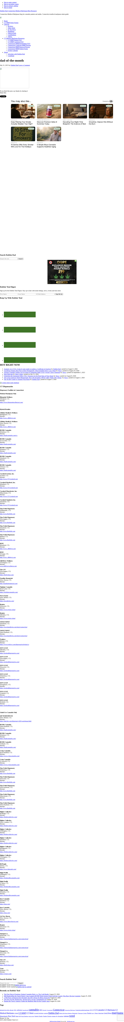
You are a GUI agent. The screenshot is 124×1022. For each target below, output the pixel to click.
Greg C (93, 1013)
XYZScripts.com (70, 1021)
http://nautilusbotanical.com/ (9, 583)
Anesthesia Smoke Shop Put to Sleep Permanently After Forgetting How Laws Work (30, 371)
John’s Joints (19, 374)
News (60, 371)
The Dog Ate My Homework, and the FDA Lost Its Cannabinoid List (25, 999)
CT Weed (29, 1013)
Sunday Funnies (47, 1016)
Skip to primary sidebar (11, 6)
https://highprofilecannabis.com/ (10, 878)
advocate (11, 1010)
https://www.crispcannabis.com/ (10, 756)
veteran (66, 1016)
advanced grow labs (4, 1010)
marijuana (117, 1012)
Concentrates (50, 1010)
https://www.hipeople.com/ (8, 869)
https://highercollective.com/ (8, 817)
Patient (17, 1016)
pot (20, 1016)
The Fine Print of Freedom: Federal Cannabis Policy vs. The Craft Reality (26, 994)
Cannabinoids (25, 1010)
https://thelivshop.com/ (7, 575)
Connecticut (58, 1009)
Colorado (44, 1010)
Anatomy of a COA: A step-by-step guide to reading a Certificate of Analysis (27, 369)
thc (57, 1016)
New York (11, 1016)
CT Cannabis (99, 1010)
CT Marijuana (110, 1010)
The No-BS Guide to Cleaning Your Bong (17, 379)
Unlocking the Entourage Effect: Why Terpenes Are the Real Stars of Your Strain (28, 376)
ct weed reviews (38, 1013)
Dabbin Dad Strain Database (65, 1013)
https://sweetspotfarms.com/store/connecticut (13, 627)
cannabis (34, 1009)
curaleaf (46, 1013)
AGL (15, 1010)
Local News (107, 1013)
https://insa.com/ (5, 904)
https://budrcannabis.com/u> (9, 435)
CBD (40, 1010)
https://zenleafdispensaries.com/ (9, 653)
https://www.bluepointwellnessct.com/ (11, 402)
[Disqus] (62, 174)
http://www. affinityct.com (8, 418)
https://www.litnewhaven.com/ (9, 921)
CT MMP (22, 1013)
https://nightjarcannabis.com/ (9, 592)
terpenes (54, 1016)
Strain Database (24, 1016)
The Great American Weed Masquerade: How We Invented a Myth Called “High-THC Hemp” (33, 378)
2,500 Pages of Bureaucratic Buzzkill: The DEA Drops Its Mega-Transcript (27, 998)
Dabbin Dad (57, 369)
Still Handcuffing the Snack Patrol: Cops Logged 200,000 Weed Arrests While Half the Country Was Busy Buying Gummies (42, 996)
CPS (91, 1010)
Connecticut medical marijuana (82, 1010)
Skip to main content (10, 2)
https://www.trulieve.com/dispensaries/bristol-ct (14, 644)
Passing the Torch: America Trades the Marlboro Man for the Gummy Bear (27, 1001)
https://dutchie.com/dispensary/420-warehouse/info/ (15, 721)
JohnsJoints (101, 1013)
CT (93, 1010)
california (19, 1010)
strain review (31, 1016)
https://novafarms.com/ (7, 601)
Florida (89, 1013)
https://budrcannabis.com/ (8, 444)
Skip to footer (8, 7)
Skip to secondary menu (11, 4)
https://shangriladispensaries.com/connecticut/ (14, 939)
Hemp (96, 1013)
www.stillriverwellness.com (8, 566)
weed (72, 1015)
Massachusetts (4, 1016)
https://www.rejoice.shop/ (7, 609)
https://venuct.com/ (6, 974)
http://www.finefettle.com (7, 514)
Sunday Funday (39, 1016)
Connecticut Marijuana (70, 1010)
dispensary (75, 1013)
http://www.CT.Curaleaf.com (9, 479)
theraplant (60, 1016)
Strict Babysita (8, 374)
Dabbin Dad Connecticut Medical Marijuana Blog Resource (18, 11)
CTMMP (16, 1013)
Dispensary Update (82, 1013)
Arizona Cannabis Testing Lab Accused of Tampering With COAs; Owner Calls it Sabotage (32, 372)
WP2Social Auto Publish (55, 1021)
